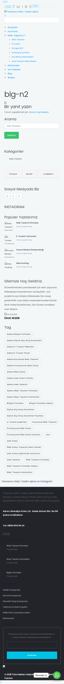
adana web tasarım (17, 384)
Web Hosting (22, 263)
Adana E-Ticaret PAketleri (20, 346)
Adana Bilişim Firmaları (19, 334)
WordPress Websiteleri (22, 57)
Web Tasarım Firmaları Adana (22, 466)
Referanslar (13, 65)
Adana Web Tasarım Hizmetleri (23, 397)
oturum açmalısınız (39, 112)
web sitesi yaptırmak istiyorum (23, 453)
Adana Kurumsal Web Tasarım (23, 359)
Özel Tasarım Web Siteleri (24, 61)
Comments (48, 174)
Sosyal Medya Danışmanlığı (30, 249)
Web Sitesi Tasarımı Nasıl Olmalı (24, 447)
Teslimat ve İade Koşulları (15, 607)
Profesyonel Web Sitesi (19, 428)
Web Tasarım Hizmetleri (19, 472)
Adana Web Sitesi (16, 372)
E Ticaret (16, 44)
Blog (10, 73)
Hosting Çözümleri (20, 52)
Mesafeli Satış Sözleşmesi (15, 601)
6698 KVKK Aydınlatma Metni (16, 612)
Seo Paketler (14, 69)
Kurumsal (12, 31)
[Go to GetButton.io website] (57, 681)
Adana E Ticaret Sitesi (18, 353)
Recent (29, 174)
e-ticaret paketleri (17, 422)
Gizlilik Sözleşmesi (11, 589)
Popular (13, 174)
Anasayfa (13, 27)
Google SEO (17, 48)
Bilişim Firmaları (15, 403)
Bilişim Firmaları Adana (41, 403)
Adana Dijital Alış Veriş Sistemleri (24, 340)
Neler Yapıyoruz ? (16, 35)
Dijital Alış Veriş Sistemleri (20, 409)
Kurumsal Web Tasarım (45, 422)
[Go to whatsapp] (57, 675)
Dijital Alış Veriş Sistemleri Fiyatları (25, 415)
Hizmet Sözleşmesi (12, 595)
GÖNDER (32, 655)
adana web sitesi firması (20, 378)
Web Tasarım (18, 39)
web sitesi (12, 441)
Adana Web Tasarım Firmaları (22, 390)
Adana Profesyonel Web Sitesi (23, 365)
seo (48, 434)
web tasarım (13, 459)
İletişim (11, 77)
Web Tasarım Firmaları (27, 222)
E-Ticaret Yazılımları (26, 236)
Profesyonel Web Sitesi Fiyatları (23, 434)
